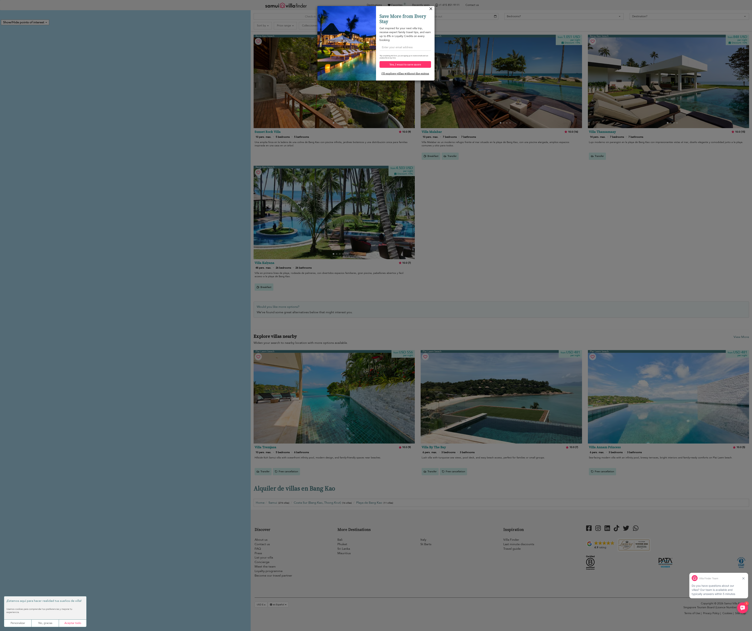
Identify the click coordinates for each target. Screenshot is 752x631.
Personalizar (18, 623)
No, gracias (45, 623)
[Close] (431, 9)
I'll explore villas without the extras (405, 73)
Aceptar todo (72, 623)
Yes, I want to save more (405, 64)
